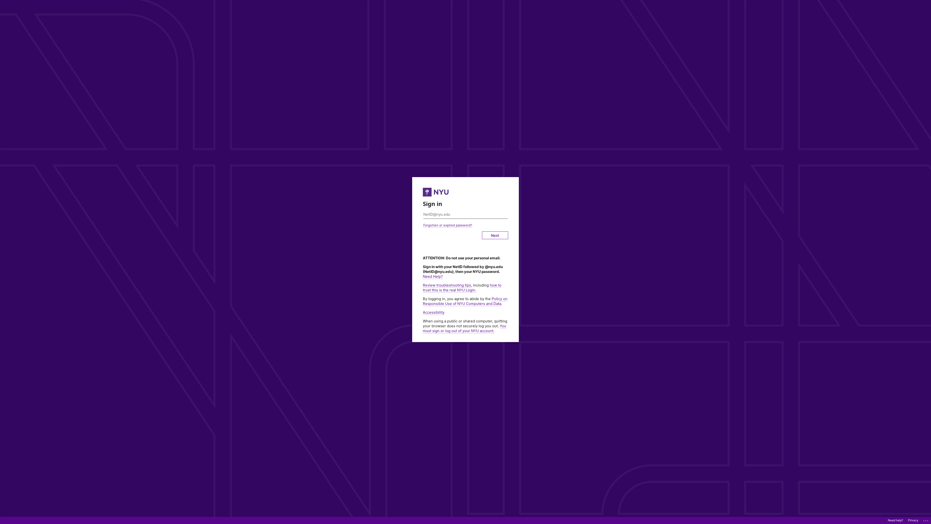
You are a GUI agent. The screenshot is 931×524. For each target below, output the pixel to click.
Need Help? (433, 276)
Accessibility (433, 312)
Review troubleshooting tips (447, 285)
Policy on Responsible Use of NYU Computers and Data (465, 301)
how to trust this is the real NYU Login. (462, 287)
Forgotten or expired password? (447, 225)
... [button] (926, 519)
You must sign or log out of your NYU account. (464, 328)
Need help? (895, 520)
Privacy (913, 520)
